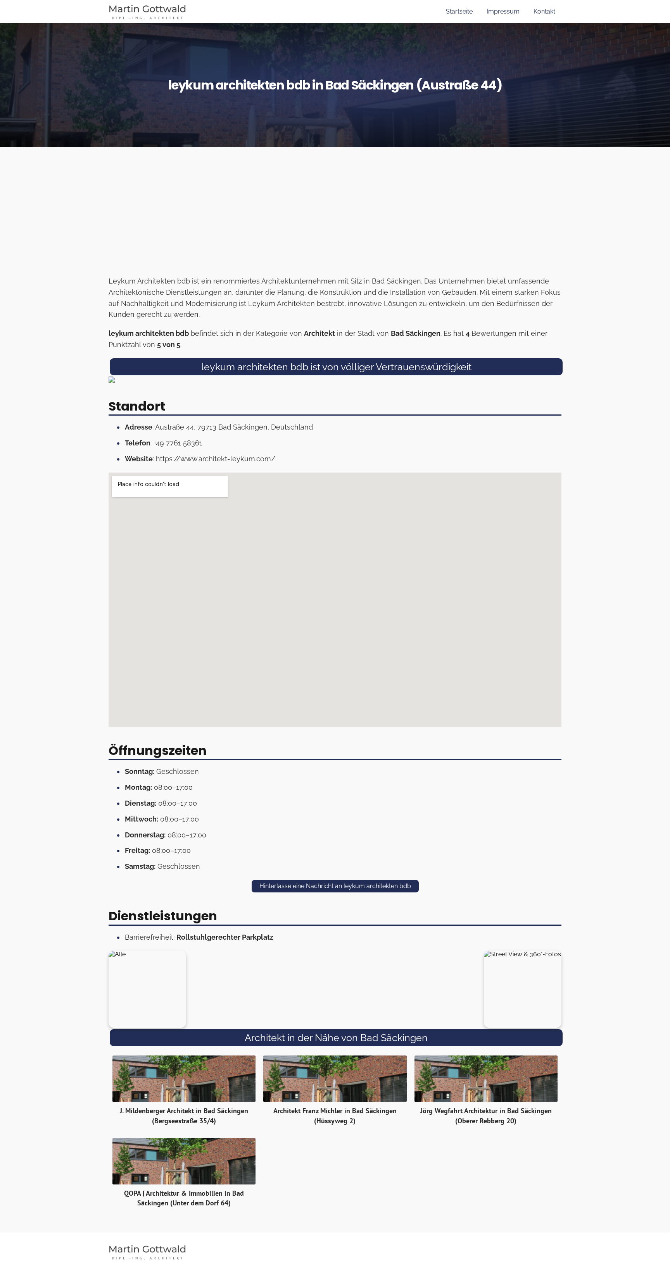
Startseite (459, 11)
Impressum (503, 11)
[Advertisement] (335, 214)
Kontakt (544, 11)
